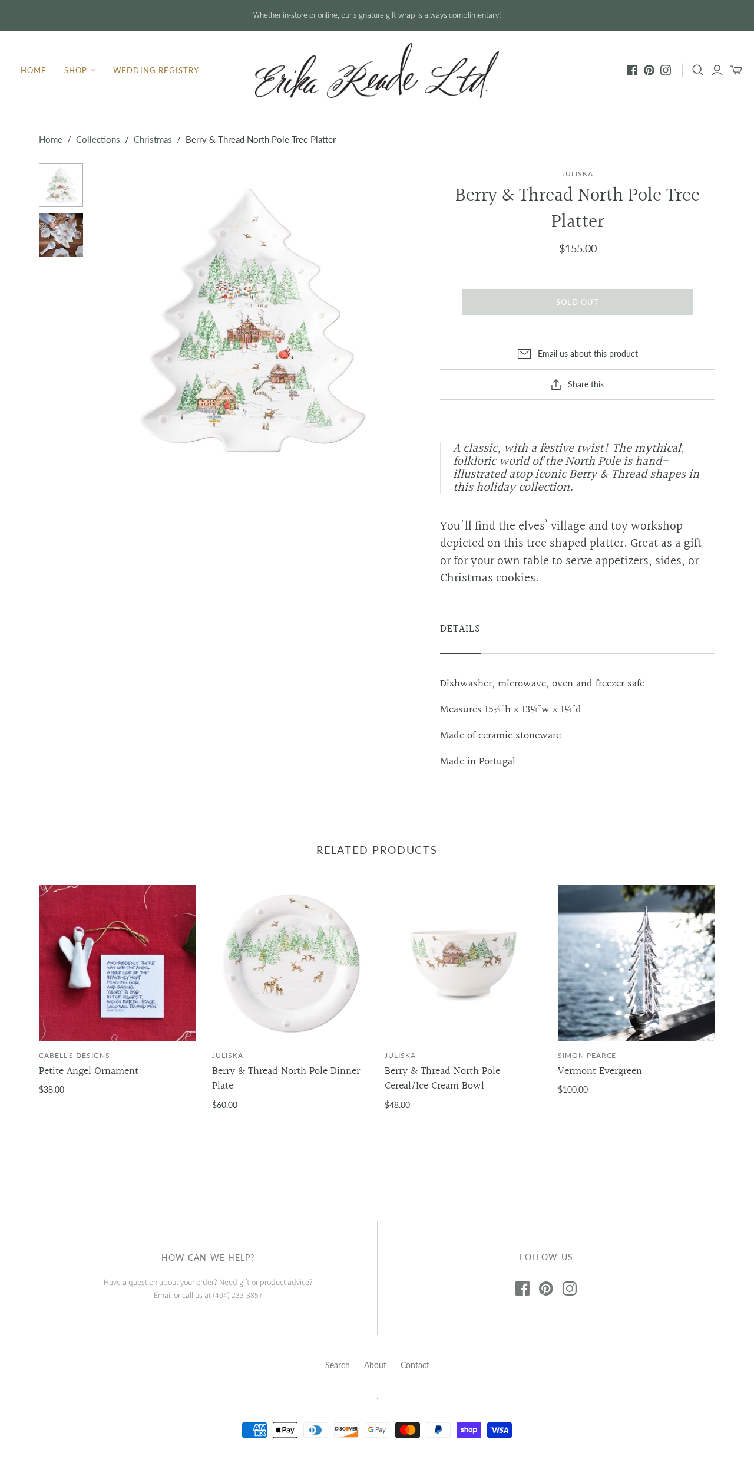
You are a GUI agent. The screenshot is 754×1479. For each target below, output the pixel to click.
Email (163, 1295)
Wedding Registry (156, 70)
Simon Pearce (587, 1055)
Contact (415, 1365)
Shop (75, 70)
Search (337, 1365)
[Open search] (698, 70)
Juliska (227, 1055)
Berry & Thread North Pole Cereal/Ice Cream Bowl (442, 1079)
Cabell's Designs (74, 1055)
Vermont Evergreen (600, 1071)
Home (34, 70)
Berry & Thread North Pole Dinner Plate (286, 1079)
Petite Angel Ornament (88, 1071)
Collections (98, 139)
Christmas (153, 139)
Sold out (577, 302)
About (375, 1365)
